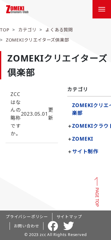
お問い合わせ (26, 226)
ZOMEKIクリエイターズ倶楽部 (37, 40)
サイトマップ (69, 216)
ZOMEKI (82, 138)
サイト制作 (85, 151)
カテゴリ (27, 30)
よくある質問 (59, 30)
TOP (4, 30)
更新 (31, 114)
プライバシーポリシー (27, 216)
